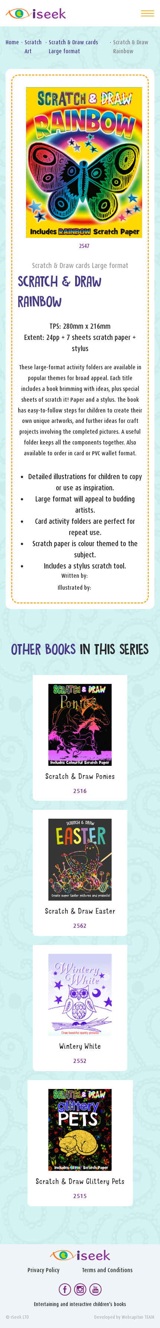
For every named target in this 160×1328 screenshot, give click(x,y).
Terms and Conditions (107, 1270)
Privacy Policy (44, 1270)
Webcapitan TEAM (138, 1317)
